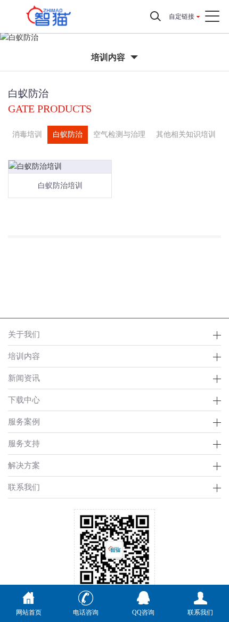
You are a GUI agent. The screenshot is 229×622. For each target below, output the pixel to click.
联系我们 (24, 487)
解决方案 (24, 465)
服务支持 (24, 443)
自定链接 (181, 16)
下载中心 (24, 399)
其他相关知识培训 (186, 134)
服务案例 (24, 421)
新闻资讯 (24, 377)
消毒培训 (27, 134)
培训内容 (24, 356)
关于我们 (24, 334)
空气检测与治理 (119, 134)
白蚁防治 (68, 134)
